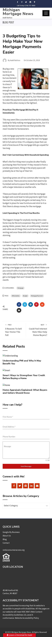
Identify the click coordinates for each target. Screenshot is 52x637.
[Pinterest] (25, 485)
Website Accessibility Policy (27, 618)
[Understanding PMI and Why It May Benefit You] (10, 355)
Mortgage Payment (37, 296)
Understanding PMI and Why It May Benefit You (22, 362)
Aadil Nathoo (7, 17)
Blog (5, 539)
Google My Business (11, 532)
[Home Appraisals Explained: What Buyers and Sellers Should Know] (6, 384)
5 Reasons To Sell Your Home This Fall (13, 330)
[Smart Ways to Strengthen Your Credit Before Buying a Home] (6, 370)
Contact (6, 543)
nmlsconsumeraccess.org (14, 550)
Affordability (15, 296)
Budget (25, 296)
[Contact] (37, 485)
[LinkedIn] (31, 485)
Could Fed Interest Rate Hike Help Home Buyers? (38, 330)
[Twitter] (19, 485)
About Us (7, 535)
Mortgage (20, 288)
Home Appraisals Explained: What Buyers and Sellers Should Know (25, 391)
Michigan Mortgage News (18, 11)
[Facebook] (13, 485)
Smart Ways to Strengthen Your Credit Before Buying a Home (24, 377)
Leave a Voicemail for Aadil (20, 635)
